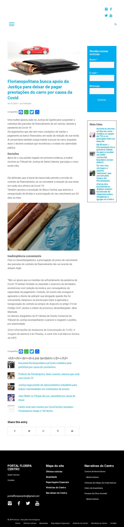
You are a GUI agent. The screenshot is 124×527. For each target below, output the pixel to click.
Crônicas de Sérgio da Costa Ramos (100, 483)
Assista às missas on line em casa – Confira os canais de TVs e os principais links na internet (105, 135)
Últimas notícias (54, 471)
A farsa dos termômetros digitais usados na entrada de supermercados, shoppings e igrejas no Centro (105, 192)
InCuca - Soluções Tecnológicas (27, 520)
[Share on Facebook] (15, 431)
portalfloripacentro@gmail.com (24, 496)
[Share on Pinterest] (58, 431)
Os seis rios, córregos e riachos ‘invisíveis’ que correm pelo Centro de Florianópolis (103, 173)
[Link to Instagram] (106, 9)
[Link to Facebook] (111, 9)
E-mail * (94, 73)
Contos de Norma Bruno (95, 471)
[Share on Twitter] (29, 431)
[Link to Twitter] (106, 15)
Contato (11, 480)
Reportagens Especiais (57, 482)
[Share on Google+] (43, 431)
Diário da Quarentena (94, 488)
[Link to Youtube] (111, 15)
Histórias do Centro (56, 487)
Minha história (92, 477)
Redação (27, 103)
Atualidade (51, 477)
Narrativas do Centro (56, 493)
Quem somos (13, 475)
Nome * (93, 59)
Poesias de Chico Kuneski (96, 493)
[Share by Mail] (72, 431)
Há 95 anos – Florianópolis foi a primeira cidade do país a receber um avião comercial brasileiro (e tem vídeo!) (105, 153)
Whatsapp (95, 86)
